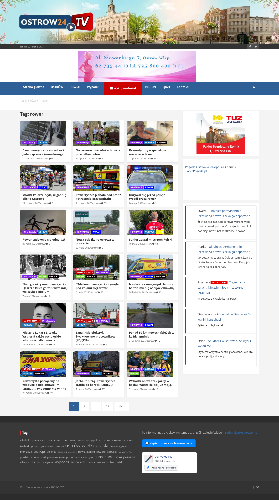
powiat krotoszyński (107, 451)
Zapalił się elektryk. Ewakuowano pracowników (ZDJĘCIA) (95, 336)
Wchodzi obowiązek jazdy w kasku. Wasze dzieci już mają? (151, 383)
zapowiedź (78, 462)
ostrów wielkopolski (86, 445)
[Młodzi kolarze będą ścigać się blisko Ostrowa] (43, 178)
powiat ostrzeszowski (33, 457)
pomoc (61, 451)
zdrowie (91, 462)
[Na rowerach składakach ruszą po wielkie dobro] (96, 133)
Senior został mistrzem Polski (150, 239)
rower (84, 457)
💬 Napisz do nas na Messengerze (168, 443)
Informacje (29, 142)
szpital (31, 462)
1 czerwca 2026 (84, 203)
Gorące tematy (85, 272)
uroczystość (47, 462)
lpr (32, 446)
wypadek (62, 461)
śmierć (110, 462)
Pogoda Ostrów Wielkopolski (204, 167)
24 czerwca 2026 (31, 203)
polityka (51, 451)
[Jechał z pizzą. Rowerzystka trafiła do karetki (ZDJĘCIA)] (96, 364)
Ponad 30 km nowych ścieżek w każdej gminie (151, 334)
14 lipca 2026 (83, 158)
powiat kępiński (125, 452)
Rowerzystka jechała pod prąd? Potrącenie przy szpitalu (98, 197)
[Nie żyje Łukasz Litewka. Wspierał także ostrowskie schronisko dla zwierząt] (43, 315)
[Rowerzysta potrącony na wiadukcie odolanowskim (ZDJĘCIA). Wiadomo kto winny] (43, 364)
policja (39, 451)
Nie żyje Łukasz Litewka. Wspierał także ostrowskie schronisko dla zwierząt (41, 336)
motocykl (39, 446)
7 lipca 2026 (135, 158)
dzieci (65, 440)
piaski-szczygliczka (118, 446)
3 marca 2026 (136, 389)
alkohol (24, 440)
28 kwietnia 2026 (138, 292)
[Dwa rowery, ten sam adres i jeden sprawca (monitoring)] (43, 133)
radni (77, 457)
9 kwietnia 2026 (137, 340)
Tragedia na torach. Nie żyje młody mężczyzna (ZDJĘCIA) (221, 287)
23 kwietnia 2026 (31, 344)
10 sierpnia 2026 (31, 158)
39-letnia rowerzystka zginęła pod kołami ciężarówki (97, 286)
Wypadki (93, 87)
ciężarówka (36, 440)
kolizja (100, 440)
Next (122, 406)
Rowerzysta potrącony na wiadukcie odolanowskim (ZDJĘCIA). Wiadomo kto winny (44, 385)
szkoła (23, 462)
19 (107, 406)
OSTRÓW (57, 87)
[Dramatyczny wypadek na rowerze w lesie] (149, 133)
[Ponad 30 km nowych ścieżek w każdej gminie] (149, 315)
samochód (104, 456)
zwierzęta (101, 462)
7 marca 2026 (83, 389)
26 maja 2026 (136, 203)
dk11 (44, 440)
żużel (119, 462)
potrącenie (71, 451)
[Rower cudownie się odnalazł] (43, 222)
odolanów (59, 446)
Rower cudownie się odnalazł (43, 239)
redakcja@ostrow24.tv (241, 432)
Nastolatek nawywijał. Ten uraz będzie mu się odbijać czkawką (152, 286)
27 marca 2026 (30, 392)
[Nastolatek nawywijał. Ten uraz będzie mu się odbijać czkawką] (149, 267)
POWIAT (75, 87)
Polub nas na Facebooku (163, 467)
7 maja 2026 (29, 296)
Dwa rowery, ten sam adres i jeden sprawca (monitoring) (43, 152)
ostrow (44, 158)
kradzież (24, 446)
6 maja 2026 (82, 292)
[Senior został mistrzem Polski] (149, 222)
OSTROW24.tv (163, 456)
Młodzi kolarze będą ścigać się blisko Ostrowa (44, 197)
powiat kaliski (86, 451)
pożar (69, 457)
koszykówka (128, 440)
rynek (90, 457)
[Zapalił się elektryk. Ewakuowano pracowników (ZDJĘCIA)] (96, 315)
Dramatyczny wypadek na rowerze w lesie (147, 152)
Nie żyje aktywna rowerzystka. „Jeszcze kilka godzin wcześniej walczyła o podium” (45, 288)
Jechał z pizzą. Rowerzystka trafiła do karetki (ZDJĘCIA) (95, 383)
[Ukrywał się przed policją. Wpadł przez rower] (149, 178)
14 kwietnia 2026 (85, 344)
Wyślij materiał (124, 88)
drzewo (57, 440)
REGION (150, 87)
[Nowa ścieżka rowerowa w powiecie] (96, 222)
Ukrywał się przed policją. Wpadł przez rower (147, 197)
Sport (166, 87)
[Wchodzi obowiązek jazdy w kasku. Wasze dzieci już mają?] (149, 364)
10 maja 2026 (136, 243)
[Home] (29, 101)
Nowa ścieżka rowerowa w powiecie (95, 241)
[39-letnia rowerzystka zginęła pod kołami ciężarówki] (96, 267)
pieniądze (26, 451)
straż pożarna (125, 457)
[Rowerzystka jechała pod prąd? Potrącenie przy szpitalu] (96, 178)
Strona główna (33, 87)
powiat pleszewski (56, 457)
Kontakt (183, 87)
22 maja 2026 (29, 243)
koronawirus (114, 440)
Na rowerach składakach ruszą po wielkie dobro (98, 152)
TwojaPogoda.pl (196, 171)
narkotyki (49, 446)
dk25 (50, 440)
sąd (38, 462)
